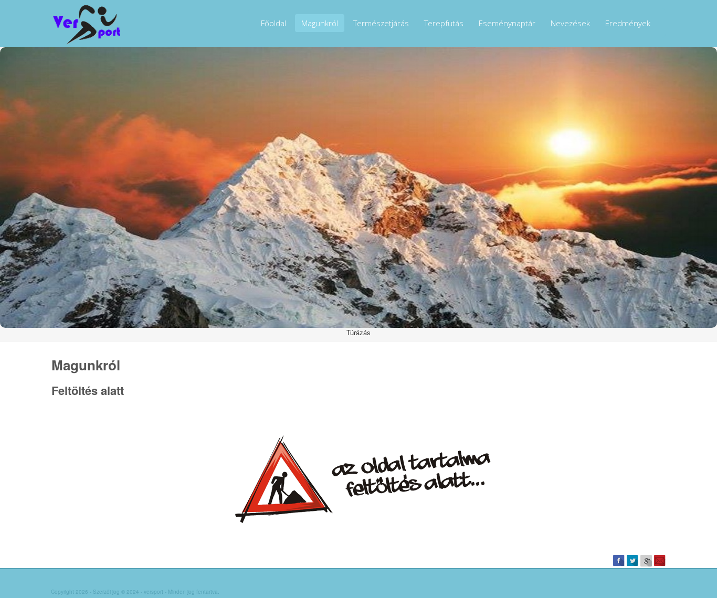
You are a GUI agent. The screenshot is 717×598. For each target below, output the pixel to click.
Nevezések (570, 23)
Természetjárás (381, 23)
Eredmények (627, 23)
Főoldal (273, 23)
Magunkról (319, 23)
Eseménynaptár (507, 23)
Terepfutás (443, 23)
